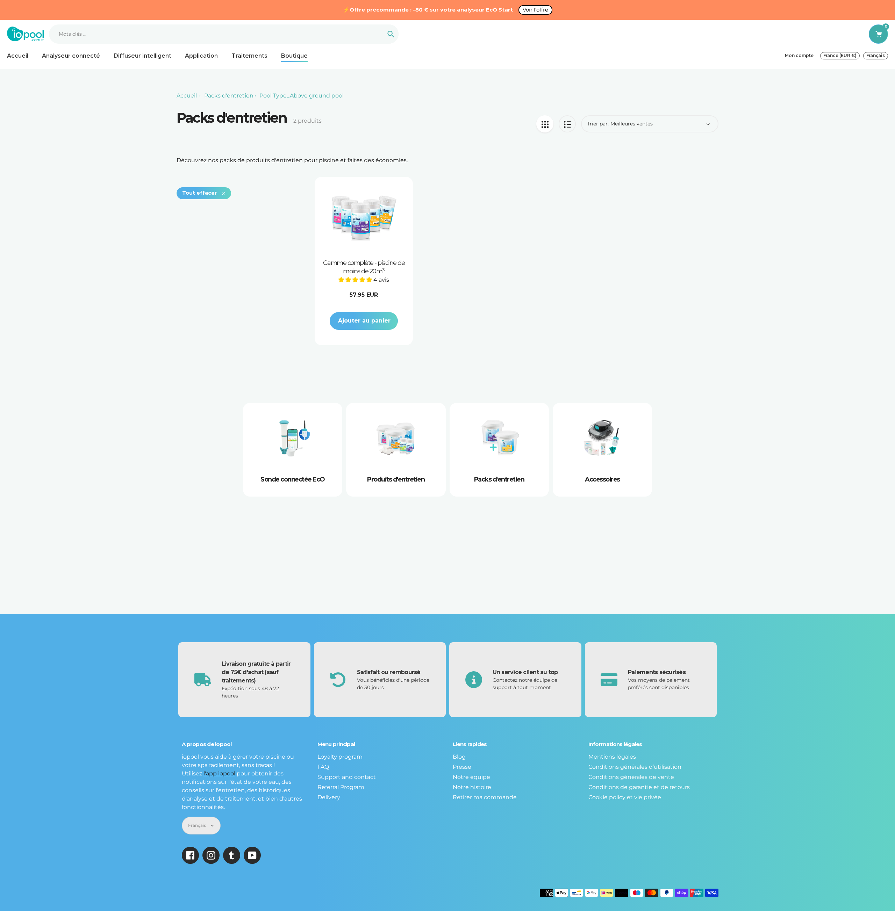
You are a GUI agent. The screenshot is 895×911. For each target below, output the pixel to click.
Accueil (187, 95)
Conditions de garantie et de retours (639, 787)
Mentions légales (612, 756)
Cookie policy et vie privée (624, 797)
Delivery (328, 797)
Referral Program (340, 787)
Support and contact (346, 777)
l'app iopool (219, 773)
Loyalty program (340, 756)
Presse (462, 767)
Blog (459, 756)
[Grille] (544, 123)
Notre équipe (471, 777)
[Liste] (567, 123)
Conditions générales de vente (631, 777)
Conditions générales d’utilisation (634, 767)
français (875, 55)
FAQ (323, 767)
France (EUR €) (840, 55)
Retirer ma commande (485, 797)
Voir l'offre (535, 9)
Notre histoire (472, 787)
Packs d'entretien (228, 95)
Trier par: (598, 124)
